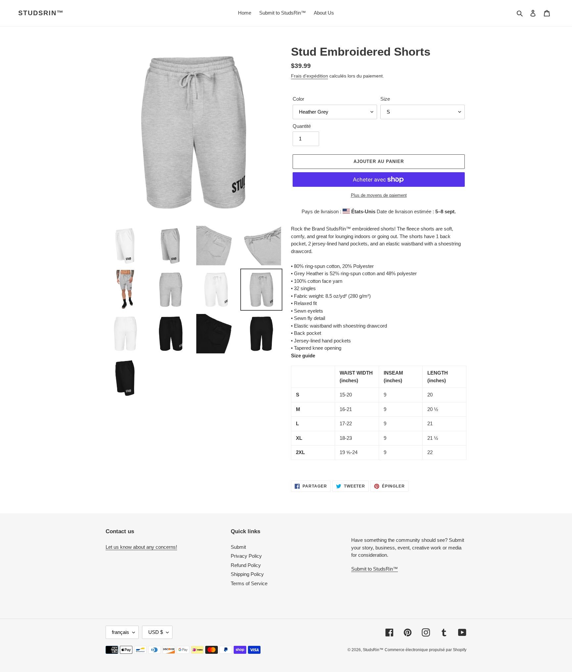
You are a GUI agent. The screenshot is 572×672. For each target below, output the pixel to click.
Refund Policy (246, 565)
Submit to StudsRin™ (374, 569)
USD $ (155, 632)
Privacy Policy (246, 556)
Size (385, 99)
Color (298, 99)
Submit (238, 547)
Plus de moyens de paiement (379, 195)
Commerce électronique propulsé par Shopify (425, 649)
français (120, 632)
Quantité (302, 126)
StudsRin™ (41, 13)
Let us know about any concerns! (141, 547)
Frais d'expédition (309, 75)
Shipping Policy (247, 574)
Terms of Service (249, 583)
